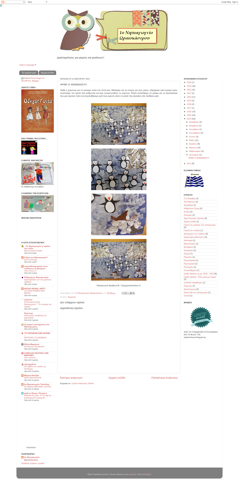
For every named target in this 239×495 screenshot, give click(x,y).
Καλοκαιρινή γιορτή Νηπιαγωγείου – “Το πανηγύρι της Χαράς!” (37, 304)
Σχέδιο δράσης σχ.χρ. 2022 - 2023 (199, 274)
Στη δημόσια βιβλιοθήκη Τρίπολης (37, 387)
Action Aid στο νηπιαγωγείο (195, 292)
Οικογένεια (188, 250)
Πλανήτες (188, 257)
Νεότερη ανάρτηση (71, 377)
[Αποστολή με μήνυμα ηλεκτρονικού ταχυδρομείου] (123, 293)
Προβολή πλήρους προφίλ (32, 463)
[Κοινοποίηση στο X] (128, 293)
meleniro (28, 300)
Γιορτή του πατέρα (192, 230)
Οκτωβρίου (194, 129)
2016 (189, 112)
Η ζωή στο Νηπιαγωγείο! (36, 257)
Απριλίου (193, 144)
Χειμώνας (72, 297)
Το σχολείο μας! (29, 72)
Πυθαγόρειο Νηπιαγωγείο (36, 277)
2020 (189, 97)
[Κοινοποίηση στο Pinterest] (133, 293)
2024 (189, 82)
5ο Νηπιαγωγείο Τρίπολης (36, 384)
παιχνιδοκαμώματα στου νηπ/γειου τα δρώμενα (36, 267)
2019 (189, 101)
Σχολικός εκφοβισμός (193, 283)
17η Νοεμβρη (189, 198)
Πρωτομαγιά (189, 264)
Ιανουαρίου (194, 155)
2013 (189, 164)
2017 (189, 108)
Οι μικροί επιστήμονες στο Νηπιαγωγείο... (36, 325)
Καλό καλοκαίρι (30, 260)
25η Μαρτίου (189, 202)
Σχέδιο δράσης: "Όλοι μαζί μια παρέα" (200, 277)
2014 (189, 119)
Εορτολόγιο (31, 447)
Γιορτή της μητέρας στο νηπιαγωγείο (199, 225)
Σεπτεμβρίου (195, 133)
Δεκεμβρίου (194, 122)
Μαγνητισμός (189, 244)
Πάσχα (187, 254)
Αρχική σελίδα (47, 72)
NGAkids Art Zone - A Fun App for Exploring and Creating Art (37, 396)
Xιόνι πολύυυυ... (30, 358)
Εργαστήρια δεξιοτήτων (194, 237)
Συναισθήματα (190, 270)
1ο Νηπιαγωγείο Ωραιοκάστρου (32, 458)
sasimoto (133, 474)
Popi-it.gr (28, 313)
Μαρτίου (193, 148)
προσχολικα (30, 364)
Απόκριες (188, 215)
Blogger (147, 474)
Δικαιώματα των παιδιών (194, 234)
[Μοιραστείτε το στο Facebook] (131, 293)
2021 (189, 93)
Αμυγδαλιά (188, 205)
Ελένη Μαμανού (31, 344)
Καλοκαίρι (188, 240)
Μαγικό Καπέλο (31, 375)
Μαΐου (192, 140)
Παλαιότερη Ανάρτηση (164, 377)
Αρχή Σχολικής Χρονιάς (194, 218)
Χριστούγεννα (190, 289)
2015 (189, 115)
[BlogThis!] (125, 293)
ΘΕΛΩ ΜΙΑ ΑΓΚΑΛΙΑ (32, 378)
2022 (189, 90)
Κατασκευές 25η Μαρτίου (34, 347)
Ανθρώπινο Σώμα (191, 208)
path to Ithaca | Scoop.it (35, 393)
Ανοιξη (186, 212)
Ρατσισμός (188, 267)
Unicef (186, 296)
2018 (189, 104)
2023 (189, 86)
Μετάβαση (188, 247)
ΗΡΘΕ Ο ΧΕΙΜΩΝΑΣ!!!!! (199, 158)
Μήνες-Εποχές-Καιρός (33, 251)
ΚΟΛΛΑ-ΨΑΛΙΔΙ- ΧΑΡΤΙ (34, 289)
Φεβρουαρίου (195, 151)
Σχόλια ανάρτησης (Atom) (83, 383)
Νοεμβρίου (194, 126)
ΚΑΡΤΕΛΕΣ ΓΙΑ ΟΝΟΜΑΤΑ (35, 338)
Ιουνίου (192, 137)
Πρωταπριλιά (189, 260)
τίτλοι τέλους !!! (30, 271)
